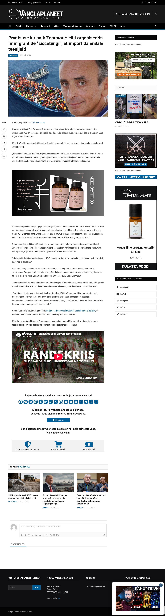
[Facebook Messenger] (25, 402)
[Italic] (25, 534)
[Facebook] (3, 129)
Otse (122, 26)
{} (54, 535)
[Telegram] (3, 149)
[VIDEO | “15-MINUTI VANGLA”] (136, 106)
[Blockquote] (43, 534)
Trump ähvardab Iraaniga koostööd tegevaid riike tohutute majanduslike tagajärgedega (55, 499)
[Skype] (61, 402)
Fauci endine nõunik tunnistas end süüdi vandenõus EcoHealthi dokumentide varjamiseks (91, 499)
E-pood (102, 26)
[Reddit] (76, 402)
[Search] (155, 26)
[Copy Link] (81, 402)
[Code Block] (47, 534)
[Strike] (33, 534)
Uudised (30, 26)
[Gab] (86, 402)
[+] (57, 535)
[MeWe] (51, 402)
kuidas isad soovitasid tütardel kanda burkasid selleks (70, 311)
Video (56, 26)
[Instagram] (36, 402)
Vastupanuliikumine (72, 26)
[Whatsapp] (56, 402)
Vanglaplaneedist (34, 2)
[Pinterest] (41, 402)
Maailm (46, 507)
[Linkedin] (46, 402)
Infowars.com (39, 122)
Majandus (12, 502)
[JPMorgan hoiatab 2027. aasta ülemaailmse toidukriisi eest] (24, 482)
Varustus (90, 26)
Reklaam (57, 2)
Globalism (13, 55)
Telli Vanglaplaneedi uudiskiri (133, 14)
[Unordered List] (40, 534)
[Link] (51, 534)
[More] (96, 402)
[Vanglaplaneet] (36, 14)
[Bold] (22, 534)
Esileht (19, 26)
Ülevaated (45, 26)
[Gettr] (91, 402)
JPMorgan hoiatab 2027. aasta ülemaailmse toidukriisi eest (23, 496)
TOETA (113, 26)
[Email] (3, 155)
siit (59, 598)
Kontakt (47, 2)
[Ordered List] (36, 534)
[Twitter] (3, 136)
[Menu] (10, 26)
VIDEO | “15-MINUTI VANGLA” (132, 122)
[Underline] (29, 534)
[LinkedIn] (3, 142)
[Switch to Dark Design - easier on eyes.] (155, 14)
